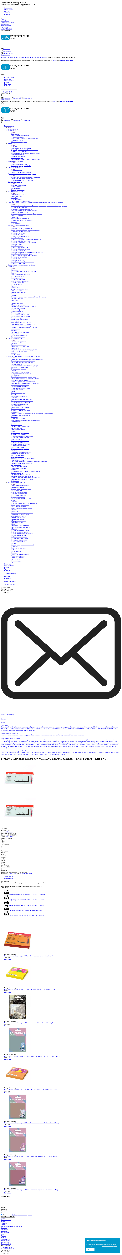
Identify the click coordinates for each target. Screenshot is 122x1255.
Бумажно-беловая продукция (9, 735)
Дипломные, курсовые (53, 744)
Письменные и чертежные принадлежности (44, 735)
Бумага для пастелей (40, 743)
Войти (55, 60)
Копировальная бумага (45, 746)
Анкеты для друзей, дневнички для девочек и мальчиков (65, 741)
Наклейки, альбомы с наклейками (21, 228)
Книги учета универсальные (24, 740)
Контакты (7, 85)
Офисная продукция (24, 735)
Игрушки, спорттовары (18, 185)
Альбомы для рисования (8, 740)
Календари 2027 (65, 744)
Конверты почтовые (32, 746)
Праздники (7, 84)
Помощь (3, 1237)
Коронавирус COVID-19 (91, 727)
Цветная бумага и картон (54, 743)
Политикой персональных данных (109, 1246)
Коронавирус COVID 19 (18, 194)
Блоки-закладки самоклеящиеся (96, 740)
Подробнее (7, 959)
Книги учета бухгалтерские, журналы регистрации (102, 744)
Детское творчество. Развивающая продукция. (25, 177)
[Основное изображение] (20, 792)
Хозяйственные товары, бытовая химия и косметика (27, 359)
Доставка (3, 1236)
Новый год (14, 146)
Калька (72, 744)
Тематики (4, 1223)
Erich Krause (9, 832)
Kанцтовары (15, 134)
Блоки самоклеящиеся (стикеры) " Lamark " (39, 752)
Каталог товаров (9, 77)
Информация (5, 1232)
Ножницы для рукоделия (19, 164)
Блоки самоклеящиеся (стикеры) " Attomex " (91, 752)
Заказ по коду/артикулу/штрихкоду (11, 1226)
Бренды (6, 82)
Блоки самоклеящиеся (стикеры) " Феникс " (52, 754)
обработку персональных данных (22, 1215)
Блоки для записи (38, 740)
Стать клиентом (9, 80)
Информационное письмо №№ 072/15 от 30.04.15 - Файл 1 (27, 894)
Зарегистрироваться (66, 60)
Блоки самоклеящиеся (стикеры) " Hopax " (26, 754)
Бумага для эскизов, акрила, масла (104, 743)
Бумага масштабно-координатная (23, 744)
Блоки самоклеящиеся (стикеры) (77, 740)
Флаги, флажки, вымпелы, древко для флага (71, 728)
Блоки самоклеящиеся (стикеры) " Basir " (13, 752)
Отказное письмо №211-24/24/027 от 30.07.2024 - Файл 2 (26, 910)
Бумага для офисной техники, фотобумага (21, 743)
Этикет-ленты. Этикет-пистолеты (28, 748)
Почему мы (7, 79)
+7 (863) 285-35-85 (6, 29)
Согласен (90, 1250)
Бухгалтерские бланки (40, 744)
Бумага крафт (43, 741)
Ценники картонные (12, 748)
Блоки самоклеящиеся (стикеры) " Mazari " (65, 752)
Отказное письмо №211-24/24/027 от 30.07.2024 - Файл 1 (26, 905)
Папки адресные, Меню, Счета (61, 746)
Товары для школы (63, 735)
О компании (4, 1229)
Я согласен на (17, 1215)
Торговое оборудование (18, 342)
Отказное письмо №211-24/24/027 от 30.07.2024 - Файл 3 (26, 915)
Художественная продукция (19, 485)
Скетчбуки (74, 746)
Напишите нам (5, 1240)
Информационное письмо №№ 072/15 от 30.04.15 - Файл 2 (27, 900)
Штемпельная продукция (76, 735)
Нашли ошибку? (6, 1244)
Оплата (3, 1234)
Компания (4, 1228)
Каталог (3, 1218)
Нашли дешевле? (6, 865)
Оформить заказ (5, 55)
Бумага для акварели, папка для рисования (95, 741)
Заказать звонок (5, 1239)
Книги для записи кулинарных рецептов (13, 746)
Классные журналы (80, 744)
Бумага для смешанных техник (71, 743)
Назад (9, 127)
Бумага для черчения (87, 743)
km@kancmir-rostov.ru (7, 714)
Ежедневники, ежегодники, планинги (55, 740)
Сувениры (14, 270)
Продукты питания (17, 170)
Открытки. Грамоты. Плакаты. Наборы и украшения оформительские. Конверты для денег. (39, 206)
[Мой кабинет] (2, 96)
